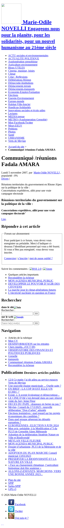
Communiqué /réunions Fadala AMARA (30, 362)
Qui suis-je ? (21, 517)
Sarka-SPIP (14, 486)
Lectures (12, 113)
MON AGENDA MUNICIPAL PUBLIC (30, 280)
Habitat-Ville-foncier (19, 104)
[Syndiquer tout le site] (1, 523)
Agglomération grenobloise (23, 61)
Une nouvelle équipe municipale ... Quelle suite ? (34, 385)
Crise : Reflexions (17, 76)
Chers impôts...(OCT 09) (21, 347)
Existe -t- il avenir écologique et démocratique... (34, 394)
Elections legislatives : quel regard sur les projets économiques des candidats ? (34, 415)
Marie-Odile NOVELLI (47, 172)
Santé (11, 134)
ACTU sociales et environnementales (28, 55)
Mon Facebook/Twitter (20, 122)
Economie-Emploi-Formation (24, 92)
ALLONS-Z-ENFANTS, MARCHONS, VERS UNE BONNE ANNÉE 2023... (34, 473)
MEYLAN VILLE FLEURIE (24, 440)
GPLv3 (12, 489)
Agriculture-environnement (22, 64)
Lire (3, 219)
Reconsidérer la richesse (21, 277)
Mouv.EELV (15, 125)
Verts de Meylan (17, 140)
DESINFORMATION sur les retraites (28, 343)
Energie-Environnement (21, 98)
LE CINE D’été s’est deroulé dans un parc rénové (35, 398)
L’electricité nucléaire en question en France (31, 292)
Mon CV (13, 340)
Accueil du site (16, 146)
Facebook (20, 504)
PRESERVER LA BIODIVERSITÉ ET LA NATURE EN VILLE (32, 460)
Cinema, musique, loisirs (21, 70)
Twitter (18, 511)
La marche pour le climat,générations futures (32, 289)
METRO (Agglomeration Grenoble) (27, 119)
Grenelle (12, 356)
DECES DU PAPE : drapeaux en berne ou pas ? (34, 404)
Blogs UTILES (16, 67)
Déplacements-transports (21, 89)
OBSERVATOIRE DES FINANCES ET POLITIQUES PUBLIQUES (30, 351)
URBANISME (16, 137)
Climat (11, 73)
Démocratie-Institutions (20, 83)
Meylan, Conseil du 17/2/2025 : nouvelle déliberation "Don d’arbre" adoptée (30, 409)
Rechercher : (8, 310)
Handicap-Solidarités (19, 107)
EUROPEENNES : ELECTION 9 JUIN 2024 (33, 425)
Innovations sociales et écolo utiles (26, 110)
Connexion (10, 258)
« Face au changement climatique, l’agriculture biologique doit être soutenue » (33, 467)
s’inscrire (23, 258)
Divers (5, 178)
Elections (13, 95)
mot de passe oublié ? (41, 258)
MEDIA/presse (16, 116)
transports (13, 359)
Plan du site (14, 480)
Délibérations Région (19, 79)
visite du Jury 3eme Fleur (21, 401)
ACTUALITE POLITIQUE (23, 58)
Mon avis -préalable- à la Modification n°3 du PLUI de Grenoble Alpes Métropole (32, 430)
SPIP (11, 483)
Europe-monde (16, 101)
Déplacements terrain (19, 86)
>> (36, 313)
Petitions (12, 128)
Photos (12, 131)
